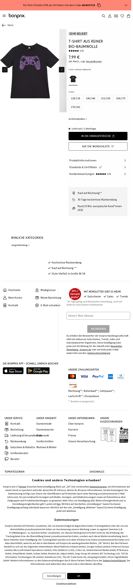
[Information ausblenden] (126, 5)
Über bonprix (76, 424)
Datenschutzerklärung (98, 353)
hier (59, 504)
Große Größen (44, 441)
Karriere (73, 430)
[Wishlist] (122, 16)
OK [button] (78, 576)
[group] (29, 70)
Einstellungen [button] (54, 576)
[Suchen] (103, 16)
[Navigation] (4, 16)
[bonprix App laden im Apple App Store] (13, 370)
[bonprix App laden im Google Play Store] (38, 370)
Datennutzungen (98, 487)
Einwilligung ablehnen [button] (66, 583)
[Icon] (99, 5)
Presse (72, 435)
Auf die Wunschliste (96, 146)
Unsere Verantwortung (81, 441)
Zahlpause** (107, 391)
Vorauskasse (92, 396)
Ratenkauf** (91, 391)
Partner (22, 487)
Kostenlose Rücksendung (67, 262)
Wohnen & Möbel (46, 447)
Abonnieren (98, 328)
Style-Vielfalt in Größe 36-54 (68, 273)
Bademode (42, 435)
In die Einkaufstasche (96, 136)
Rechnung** (75, 391)
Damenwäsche (45, 429)
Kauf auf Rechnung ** (64, 268)
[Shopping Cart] (128, 16)
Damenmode (44, 423)
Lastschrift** (75, 396)
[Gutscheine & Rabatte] (116, 16)
